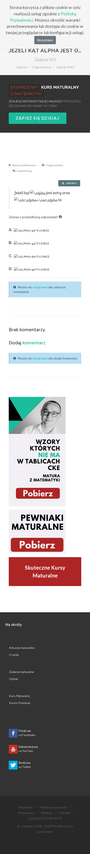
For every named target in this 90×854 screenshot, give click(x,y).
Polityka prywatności (54, 807)
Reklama (46, 813)
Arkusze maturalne (22, 648)
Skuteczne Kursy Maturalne (45, 571)
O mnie (14, 655)
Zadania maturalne (21, 672)
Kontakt (65, 813)
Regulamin (26, 807)
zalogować (40, 287)
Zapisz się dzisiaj (37, 118)
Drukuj (71, 183)
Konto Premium (19, 703)
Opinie (13, 679)
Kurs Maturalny (19, 696)
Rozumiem (45, 40)
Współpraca (26, 813)
